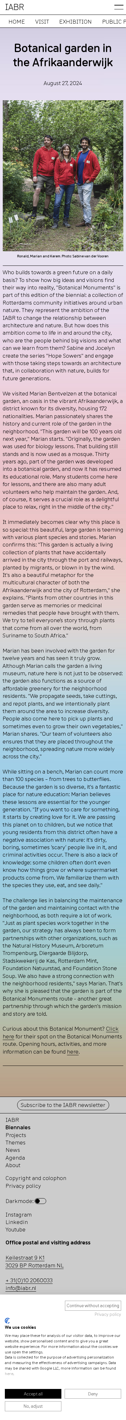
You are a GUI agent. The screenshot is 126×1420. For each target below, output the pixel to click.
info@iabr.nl (20, 1288)
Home (16, 21)
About (12, 1165)
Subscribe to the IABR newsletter (63, 1105)
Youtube (15, 1229)
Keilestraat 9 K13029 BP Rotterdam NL (34, 1261)
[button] (118, 7)
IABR (12, 1120)
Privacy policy (108, 1314)
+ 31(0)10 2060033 (29, 1280)
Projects (15, 1135)
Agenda (15, 1158)
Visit (42, 21)
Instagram (18, 1214)
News (12, 1150)
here (9, 1373)
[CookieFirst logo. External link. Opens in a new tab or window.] (7, 1321)
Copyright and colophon (35, 1178)
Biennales (17, 1127)
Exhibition (75, 21)
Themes (15, 1142)
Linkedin (16, 1222)
